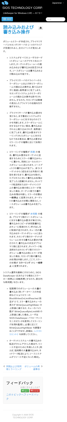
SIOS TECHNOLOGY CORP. (22, 7)
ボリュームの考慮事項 (32, 367)
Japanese (57, 3)
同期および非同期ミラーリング (14, 367)
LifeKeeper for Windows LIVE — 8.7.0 (22, 13)
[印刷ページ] (40, 28)
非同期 (33, 214)
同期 (32, 152)
